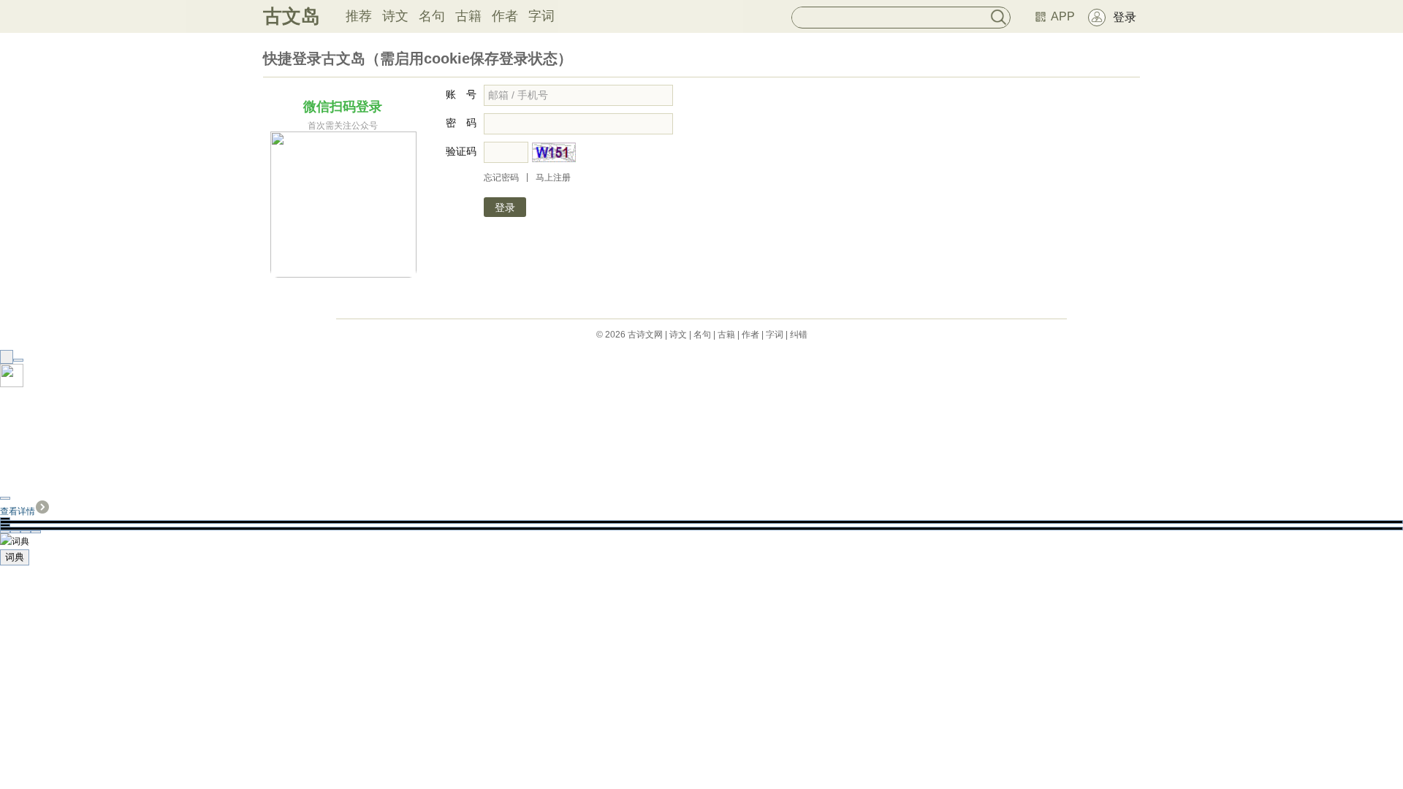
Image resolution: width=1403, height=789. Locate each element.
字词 (541, 16)
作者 (505, 16)
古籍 (468, 16)
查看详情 (17, 511)
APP (1063, 16)
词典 (14, 557)
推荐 (359, 16)
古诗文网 (645, 334)
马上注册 (553, 177)
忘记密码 (501, 177)
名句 (432, 16)
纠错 (798, 334)
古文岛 (291, 16)
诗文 (395, 16)
